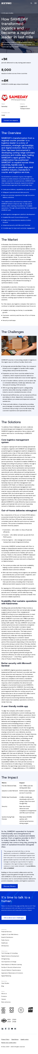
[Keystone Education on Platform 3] (9, 1029)
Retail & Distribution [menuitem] (7, 937)
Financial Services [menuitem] (6, 931)
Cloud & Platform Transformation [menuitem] (11, 970)
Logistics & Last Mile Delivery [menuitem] (9, 934)
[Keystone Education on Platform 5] (15, 1029)
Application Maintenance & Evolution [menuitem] (12, 973)
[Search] (31, 3)
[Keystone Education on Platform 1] (2, 1029)
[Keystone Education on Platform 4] (12, 1029)
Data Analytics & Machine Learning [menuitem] (11, 964)
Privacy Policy (5, 1039)
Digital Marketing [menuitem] (6, 976)
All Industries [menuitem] (5, 946)
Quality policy (25, 1039)
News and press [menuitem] (6, 1002)
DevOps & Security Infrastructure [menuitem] (11, 967)
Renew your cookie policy (8, 1042)
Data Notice (14, 1039)
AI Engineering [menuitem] (5, 959)
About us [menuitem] (4, 993)
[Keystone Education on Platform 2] (6, 1029)
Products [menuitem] (4, 996)
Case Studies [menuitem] (5, 983)
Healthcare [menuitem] (4, 943)
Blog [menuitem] (2, 986)
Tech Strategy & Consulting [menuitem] (9, 953)
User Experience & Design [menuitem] (8, 961)
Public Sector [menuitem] (5, 940)
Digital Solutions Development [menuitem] (10, 956)
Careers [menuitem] (3, 999)
